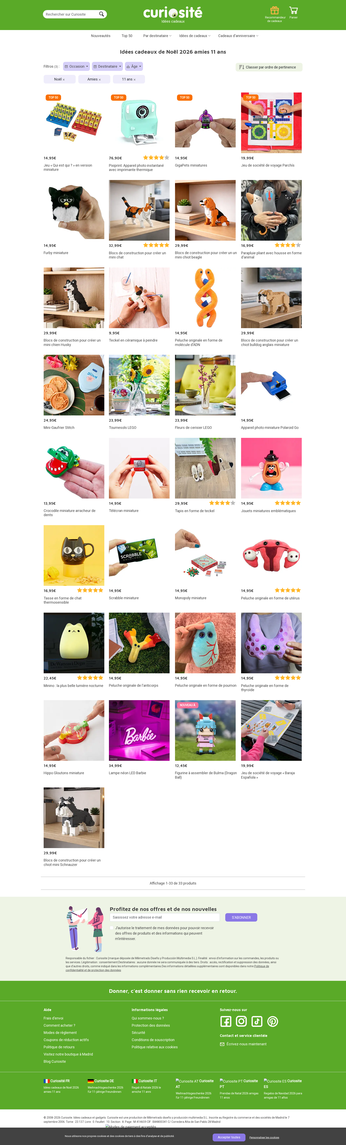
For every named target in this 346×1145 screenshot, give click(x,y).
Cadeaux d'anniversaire (236, 36)
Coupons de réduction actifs (66, 1040)
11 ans (127, 79)
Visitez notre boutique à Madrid (68, 1054)
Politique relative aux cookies (155, 1047)
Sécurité (138, 1032)
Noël (58, 79)
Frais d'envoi (53, 1018)
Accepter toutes (229, 1137)
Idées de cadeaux (193, 36)
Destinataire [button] (108, 66)
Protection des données (151, 1025)
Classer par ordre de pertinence (271, 67)
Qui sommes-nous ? (148, 1018)
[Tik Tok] (257, 1021)
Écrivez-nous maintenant (247, 1044)
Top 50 (127, 36)
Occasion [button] (77, 66)
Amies (93, 79)
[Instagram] (241, 1021)
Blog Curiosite (55, 1061)
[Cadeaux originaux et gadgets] (173, 12)
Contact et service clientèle (243, 1035)
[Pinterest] (273, 1021)
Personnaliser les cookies (264, 1137)
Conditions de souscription (153, 1040)
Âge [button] (134, 66)
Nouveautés (101, 36)
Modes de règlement (60, 1032)
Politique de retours (59, 1047)
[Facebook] (226, 1021)
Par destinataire (155, 36)
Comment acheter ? (59, 1025)
